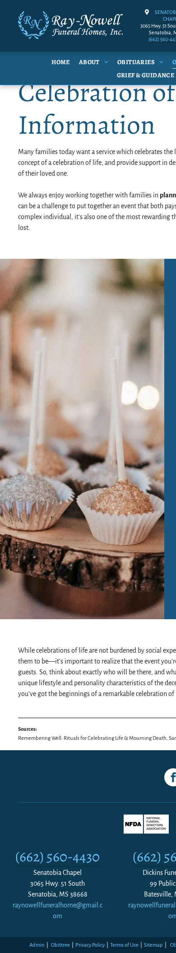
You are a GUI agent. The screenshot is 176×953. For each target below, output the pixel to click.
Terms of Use (124, 945)
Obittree (60, 945)
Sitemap (153, 945)
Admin (37, 945)
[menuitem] (56, 62)
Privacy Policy (90, 945)
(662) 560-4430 (57, 856)
